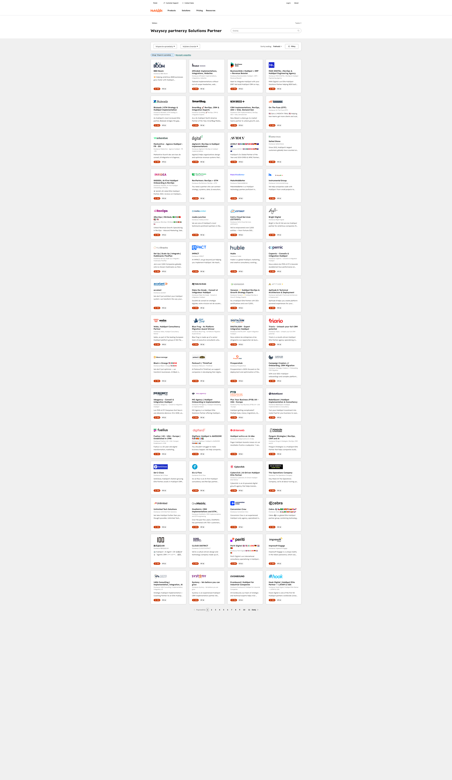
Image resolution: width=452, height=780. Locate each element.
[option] (164, 46)
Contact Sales (189, 3)
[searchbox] (266, 30)
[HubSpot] (156, 10)
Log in (288, 3)
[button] (298, 23)
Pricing (199, 10)
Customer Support (172, 3)
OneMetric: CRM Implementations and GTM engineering (204, 510)
